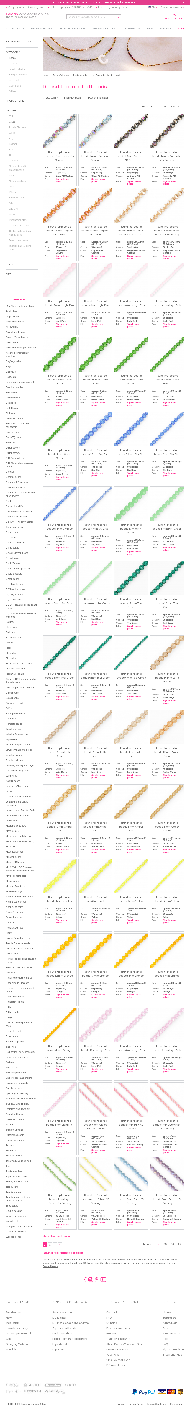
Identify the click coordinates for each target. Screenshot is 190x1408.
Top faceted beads (82, 75)
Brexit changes (172, 1354)
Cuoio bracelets (62, 1333)
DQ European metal (18, 1333)
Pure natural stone (18, 220)
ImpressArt (59, 1349)
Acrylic (12, 138)
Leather (13, 144)
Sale (9, 1339)
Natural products (17, 181)
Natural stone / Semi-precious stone (19, 168)
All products (170, 1323)
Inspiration (12, 1323)
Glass (12, 121)
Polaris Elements (17, 127)
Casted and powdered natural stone (20, 233)
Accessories (15, 80)
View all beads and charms (56, 1236)
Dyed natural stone (18, 240)
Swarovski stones (63, 1312)
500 (180, 106)
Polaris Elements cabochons (69, 1339)
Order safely (176, 1404)
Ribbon (13, 192)
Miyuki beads (60, 1344)
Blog (165, 1339)
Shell (11, 175)
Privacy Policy (136, 1404)
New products (171, 1333)
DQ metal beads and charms (70, 1323)
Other (12, 186)
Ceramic (13, 160)
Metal (12, 116)
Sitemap (121, 1404)
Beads (12, 58)
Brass (12, 214)
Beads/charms (15, 1312)
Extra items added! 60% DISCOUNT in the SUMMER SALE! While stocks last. (94, 2)
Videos (167, 1312)
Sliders (12, 91)
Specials (11, 1349)
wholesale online (27, 15)
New (9, 1317)
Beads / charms (61, 75)
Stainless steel (16, 197)
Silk (11, 203)
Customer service (171, 7)
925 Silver (14, 209)
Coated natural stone (19, 225)
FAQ (165, 1344)
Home (46, 75)
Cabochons (15, 86)
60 (158, 106)
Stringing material (18, 74)
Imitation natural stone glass (20, 248)
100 (165, 106)
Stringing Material (17, 1344)
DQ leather (59, 1317)
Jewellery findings (18, 69)
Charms (13, 63)
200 (173, 106)
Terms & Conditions (156, 1404)
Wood (12, 133)
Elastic (12, 149)
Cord (11, 155)
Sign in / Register (174, 18)
